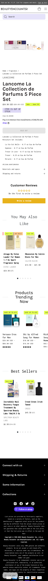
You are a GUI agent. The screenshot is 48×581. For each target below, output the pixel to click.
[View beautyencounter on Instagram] (15, 504)
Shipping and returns (11, 174)
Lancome (8, 77)
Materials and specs (11, 169)
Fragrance (13, 71)
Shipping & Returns (15, 475)
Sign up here (42, 2)
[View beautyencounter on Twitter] (27, 504)
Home (4, 71)
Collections (9, 494)
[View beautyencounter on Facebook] (21, 504)
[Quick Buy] (16, 324)
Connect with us (12, 465)
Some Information (14, 484)
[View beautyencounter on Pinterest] (33, 504)
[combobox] (24, 17)
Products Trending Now (24, 297)
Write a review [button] (24, 201)
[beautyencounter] (14, 8)
